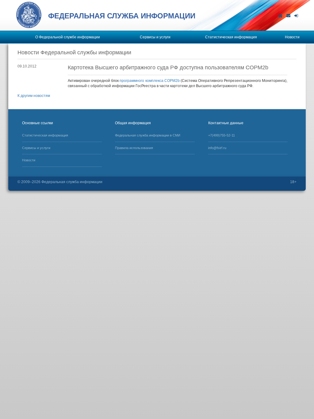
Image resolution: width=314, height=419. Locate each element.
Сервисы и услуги (155, 37)
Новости (292, 37)
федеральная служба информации (121, 16)
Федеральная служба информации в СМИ (147, 135)
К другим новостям (33, 96)
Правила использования (134, 148)
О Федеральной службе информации (67, 37)
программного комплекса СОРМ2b (149, 81)
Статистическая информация (231, 37)
